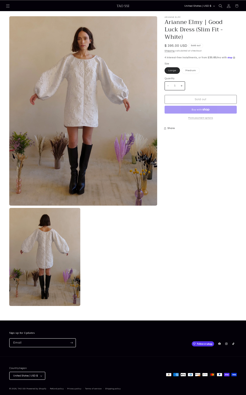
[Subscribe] (71, 342)
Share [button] (171, 128)
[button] (8, 6)
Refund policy (57, 389)
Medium (192, 71)
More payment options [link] (200, 118)
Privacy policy (74, 389)
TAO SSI (22, 389)
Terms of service (93, 389)
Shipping (170, 51)
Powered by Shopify (36, 389)
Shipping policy (113, 389)
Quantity (170, 78)
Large (174, 71)
